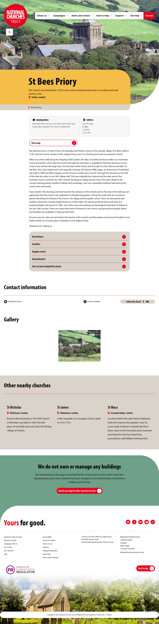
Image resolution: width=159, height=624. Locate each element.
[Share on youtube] (146, 522)
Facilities (36, 244)
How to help (102, 15)
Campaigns (59, 15)
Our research (9, 550)
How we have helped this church (46, 266)
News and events (81, 15)
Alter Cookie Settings (50, 557)
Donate (149, 15)
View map (35, 143)
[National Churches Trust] (15, 15)
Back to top (143, 568)
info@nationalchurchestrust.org (132, 552)
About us (42, 15)
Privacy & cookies (49, 540)
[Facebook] (143, 301)
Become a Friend (10, 540)
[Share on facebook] (134, 522)
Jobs (5, 554)
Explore (120, 15)
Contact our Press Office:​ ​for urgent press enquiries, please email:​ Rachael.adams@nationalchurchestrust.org (97, 539)
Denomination (38, 259)
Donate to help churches (13, 537)
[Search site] (9, 32)
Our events (8, 547)
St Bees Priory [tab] (36, 107)
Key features (37, 236)
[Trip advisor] (147, 301)
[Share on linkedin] (140, 522)
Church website (93, 301)
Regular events (39, 251)
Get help (134, 15)
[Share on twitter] (128, 522)
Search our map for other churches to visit (77, 490)
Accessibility (47, 537)
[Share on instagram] (153, 522)
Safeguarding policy (50, 550)
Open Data (47, 554)
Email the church (15, 301)
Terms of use (47, 544)
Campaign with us (10, 544)
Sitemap (46, 547)
